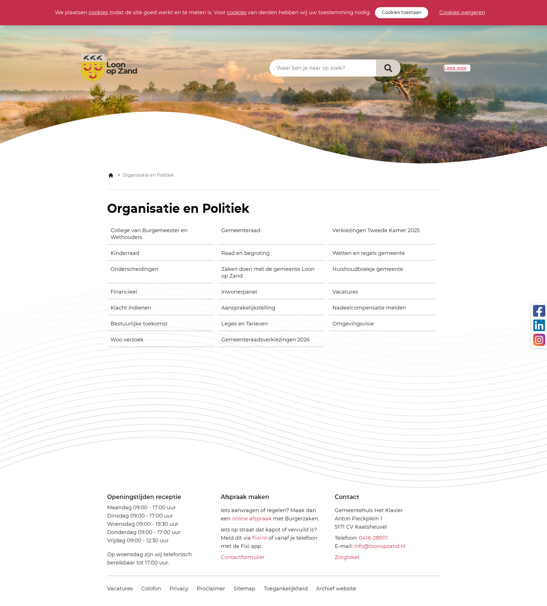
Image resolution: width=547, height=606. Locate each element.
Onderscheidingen (134, 269)
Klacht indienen (131, 308)
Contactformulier (243, 557)
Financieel (124, 292)
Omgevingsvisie (353, 324)
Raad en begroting (245, 253)
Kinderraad (125, 253)
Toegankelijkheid (286, 589)
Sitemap (244, 589)
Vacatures (345, 292)
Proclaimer (211, 589)
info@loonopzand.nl (379, 546)
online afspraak (252, 519)
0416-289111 (373, 538)
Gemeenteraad (240, 230)
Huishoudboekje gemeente (367, 269)
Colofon (151, 589)
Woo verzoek (127, 340)
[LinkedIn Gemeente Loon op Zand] (539, 325)
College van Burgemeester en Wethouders (149, 233)
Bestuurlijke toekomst (139, 324)
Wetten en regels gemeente (368, 253)
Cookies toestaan (401, 12)
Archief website (336, 589)
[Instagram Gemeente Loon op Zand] (539, 339)
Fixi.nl (259, 538)
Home (111, 175)
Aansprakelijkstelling (248, 308)
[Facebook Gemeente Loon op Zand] (539, 310)
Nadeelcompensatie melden (369, 308)
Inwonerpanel (239, 292)
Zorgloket (347, 557)
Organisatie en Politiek (148, 175)
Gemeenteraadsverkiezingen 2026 (265, 340)
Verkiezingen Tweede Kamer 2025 (376, 230)
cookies (98, 12)
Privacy (179, 589)
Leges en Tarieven (244, 324)
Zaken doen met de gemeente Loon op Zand (268, 272)
